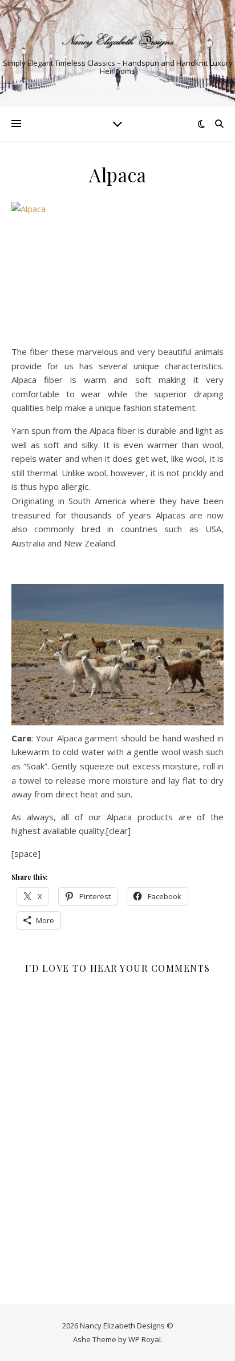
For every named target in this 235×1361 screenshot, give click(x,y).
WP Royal (144, 1339)
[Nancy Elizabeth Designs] (117, 39)
